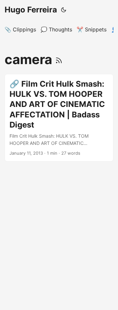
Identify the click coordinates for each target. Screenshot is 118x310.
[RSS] (59, 59)
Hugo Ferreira (31, 9)
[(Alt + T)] (64, 10)
